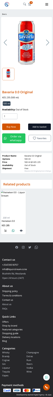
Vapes (5, 375)
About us (6, 304)
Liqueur (6, 367)
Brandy (6, 356)
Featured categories (12, 329)
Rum (28, 360)
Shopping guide (10, 333)
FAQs (4, 308)
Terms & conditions (12, 295)
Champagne (32, 352)
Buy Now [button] (11, 126)
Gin (4, 364)
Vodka (29, 367)
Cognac (6, 360)
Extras (29, 356)
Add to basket (39, 126)
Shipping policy (10, 291)
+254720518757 (10, 264)
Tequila (6, 371)
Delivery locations (11, 337)
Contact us (7, 299)
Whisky (6, 352)
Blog (4, 340)
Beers (4, 14)
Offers (5, 321)
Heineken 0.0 (8, 221)
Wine (29, 371)
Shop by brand (9, 325)
